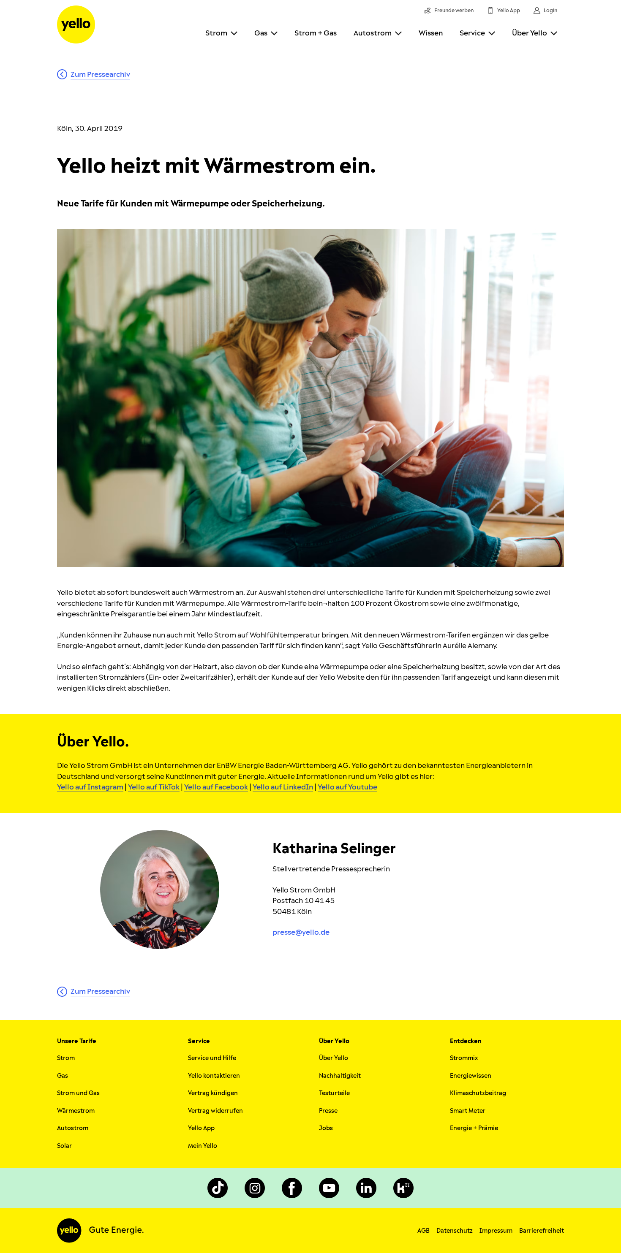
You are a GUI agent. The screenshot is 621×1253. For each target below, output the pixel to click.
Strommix (464, 1058)
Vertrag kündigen (213, 1093)
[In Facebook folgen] (292, 1188)
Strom (216, 33)
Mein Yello (202, 1146)
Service (472, 33)
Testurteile (334, 1093)
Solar (64, 1146)
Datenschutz (454, 1231)
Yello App (201, 1128)
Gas (260, 33)
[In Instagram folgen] (255, 1188)
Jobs (326, 1128)
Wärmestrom (76, 1111)
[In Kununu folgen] (403, 1188)
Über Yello (529, 33)
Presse (328, 1111)
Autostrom (373, 33)
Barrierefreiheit (541, 1231)
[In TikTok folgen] (217, 1188)
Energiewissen (470, 1076)
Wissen (431, 33)
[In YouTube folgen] (329, 1188)
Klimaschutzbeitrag (478, 1093)
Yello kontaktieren (214, 1076)
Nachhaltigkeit (340, 1076)
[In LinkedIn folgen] (366, 1188)
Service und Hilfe (212, 1058)
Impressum (495, 1231)
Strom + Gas (315, 33)
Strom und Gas (78, 1093)
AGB (423, 1231)
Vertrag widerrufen (215, 1111)
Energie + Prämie (474, 1128)
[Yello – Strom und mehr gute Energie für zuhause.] (76, 24)
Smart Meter (467, 1111)
